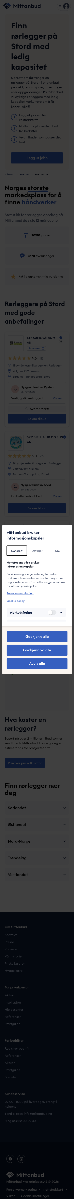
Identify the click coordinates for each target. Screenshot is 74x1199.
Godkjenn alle (37, 636)
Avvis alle (37, 663)
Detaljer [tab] (37, 551)
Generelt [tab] (16, 551)
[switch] (52, 612)
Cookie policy (15, 601)
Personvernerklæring (20, 593)
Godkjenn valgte (37, 650)
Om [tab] (57, 551)
